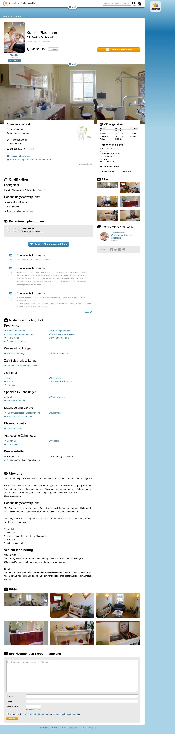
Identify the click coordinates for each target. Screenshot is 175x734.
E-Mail (9, 701)
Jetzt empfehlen (50, 244)
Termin (121, 49)
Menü (74, 7)
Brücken (10, 378)
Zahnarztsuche (8, 17)
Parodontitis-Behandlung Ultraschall (23, 366)
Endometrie (56, 413)
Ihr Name (10, 696)
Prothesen (11, 385)
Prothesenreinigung (60, 338)
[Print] (124, 250)
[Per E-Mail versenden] (120, 250)
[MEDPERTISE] (155, 10)
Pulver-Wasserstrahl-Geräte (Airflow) (23, 413)
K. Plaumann (115, 232)
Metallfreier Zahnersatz (61, 381)
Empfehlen (14, 60)
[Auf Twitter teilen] (116, 250)
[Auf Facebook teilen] (112, 250)
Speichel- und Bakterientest (19, 416)
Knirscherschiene (15, 429)
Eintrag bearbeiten (85, 164)
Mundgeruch (12, 397)
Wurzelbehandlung (15, 353)
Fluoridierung (13, 338)
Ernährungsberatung (60, 331)
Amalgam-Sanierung (16, 401)
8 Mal (15, 55)
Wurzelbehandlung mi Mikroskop (121, 236)
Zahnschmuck (13, 444)
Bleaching (11, 441)
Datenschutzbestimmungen (65, 714)
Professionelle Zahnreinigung (20, 334)
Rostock (18, 17)
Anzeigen (53, 49)
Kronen (10, 381)
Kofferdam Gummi (59, 353)
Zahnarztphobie (58, 397)
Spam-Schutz (12, 706)
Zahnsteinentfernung (16, 331)
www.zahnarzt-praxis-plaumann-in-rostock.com (31, 159)
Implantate (56, 378)
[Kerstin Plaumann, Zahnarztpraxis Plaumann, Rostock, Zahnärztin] (14, 38)
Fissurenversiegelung (16, 341)
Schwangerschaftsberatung (63, 334)
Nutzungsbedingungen (34, 714)
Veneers (55, 441)
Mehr (87, 312)
